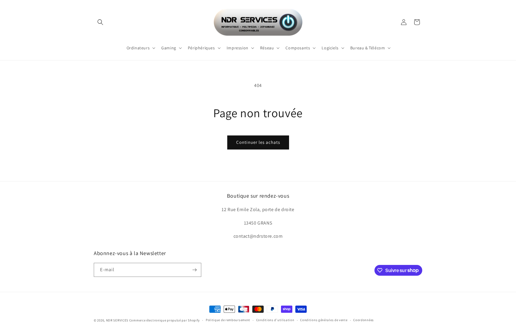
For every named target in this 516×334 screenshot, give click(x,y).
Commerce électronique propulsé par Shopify (164, 320)
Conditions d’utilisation (275, 320)
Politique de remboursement (228, 320)
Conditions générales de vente (323, 320)
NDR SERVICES (117, 320)
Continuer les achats (258, 142)
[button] (100, 22)
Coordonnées (363, 320)
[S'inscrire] (194, 270)
